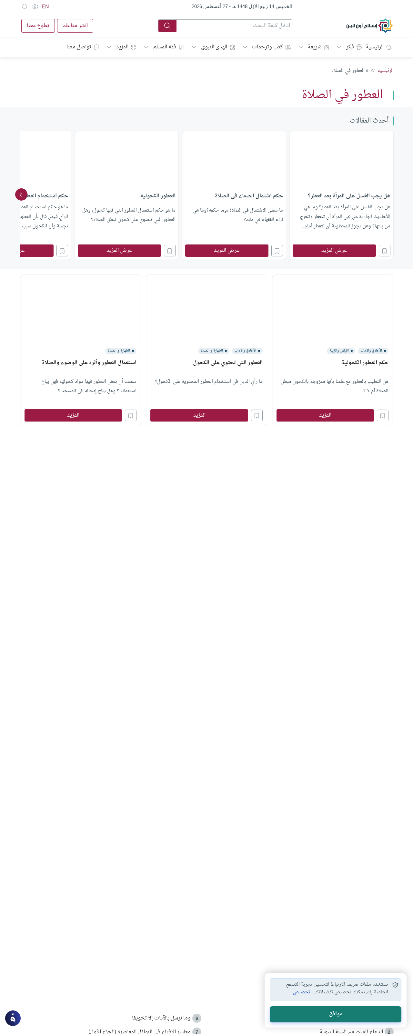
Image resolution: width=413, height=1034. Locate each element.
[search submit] (167, 26)
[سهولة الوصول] (35, 7)
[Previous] (392, 194)
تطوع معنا (38, 26)
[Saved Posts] (24, 7)
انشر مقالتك (75, 26)
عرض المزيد (334, 250)
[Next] (21, 194)
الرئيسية (375, 47)
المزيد (122, 47)
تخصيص (301, 992)
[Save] (384, 250)
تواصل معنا (78, 47)
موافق (335, 1014)
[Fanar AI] (13, 1018)
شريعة (314, 47)
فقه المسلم (164, 47)
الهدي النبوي (214, 47)
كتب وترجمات (267, 47)
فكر (350, 47)
